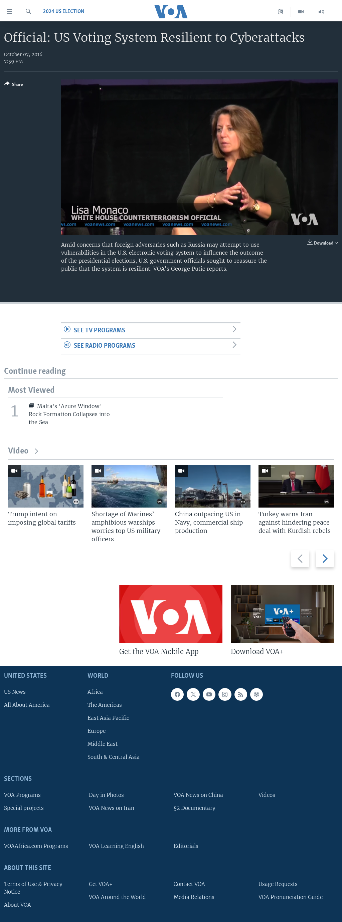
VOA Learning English (116, 846)
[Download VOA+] (282, 614)
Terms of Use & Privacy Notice (33, 888)
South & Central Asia (114, 757)
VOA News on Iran (111, 808)
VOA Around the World (117, 897)
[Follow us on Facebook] (177, 694)
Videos (267, 795)
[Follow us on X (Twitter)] (193, 694)
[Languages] (281, 12)
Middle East (103, 744)
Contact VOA (189, 884)
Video (18, 451)
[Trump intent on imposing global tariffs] (45, 486)
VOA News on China (198, 795)
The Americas (105, 705)
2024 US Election (63, 11)
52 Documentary (194, 808)
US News (15, 691)
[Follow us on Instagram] (224, 694)
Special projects (24, 808)
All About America (27, 705)
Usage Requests (278, 884)
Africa (95, 691)
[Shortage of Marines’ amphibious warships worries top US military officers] (129, 486)
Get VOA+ (101, 884)
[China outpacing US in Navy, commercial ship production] (212, 486)
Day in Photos (106, 795)
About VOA (17, 905)
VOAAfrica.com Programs (36, 846)
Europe (97, 731)
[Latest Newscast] (321, 12)
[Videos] (301, 12)
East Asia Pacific (108, 718)
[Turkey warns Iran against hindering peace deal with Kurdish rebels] (296, 486)
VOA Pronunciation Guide (291, 897)
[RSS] (240, 694)
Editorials (186, 846)
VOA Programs (22, 795)
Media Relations (194, 897)
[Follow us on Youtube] (209, 694)
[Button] (13, 85)
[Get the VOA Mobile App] (170, 614)
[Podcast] (256, 694)
